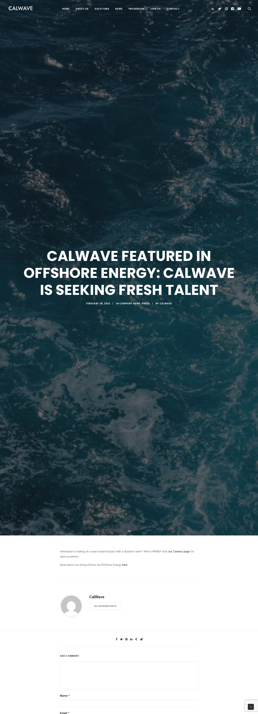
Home (66, 8)
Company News (129, 303)
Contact (173, 8)
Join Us (155, 8)
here (124, 565)
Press (146, 303)
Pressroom (136, 8)
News (118, 8)
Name (65, 695)
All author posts (105, 606)
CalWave (166, 303)
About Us (82, 8)
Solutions (102, 8)
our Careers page (179, 551)
